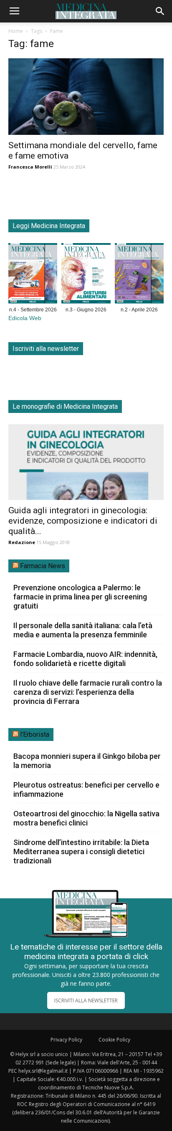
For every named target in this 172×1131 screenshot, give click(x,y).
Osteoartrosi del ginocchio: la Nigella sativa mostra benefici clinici (86, 818)
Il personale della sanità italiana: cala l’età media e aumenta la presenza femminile (82, 630)
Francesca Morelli (30, 167)
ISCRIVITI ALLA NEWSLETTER (86, 1000)
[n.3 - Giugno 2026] (85, 275)
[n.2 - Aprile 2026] (139, 275)
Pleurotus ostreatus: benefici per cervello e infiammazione (86, 789)
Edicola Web (24, 318)
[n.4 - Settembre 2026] (32, 275)
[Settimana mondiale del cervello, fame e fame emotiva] (86, 96)
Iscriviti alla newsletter (46, 349)
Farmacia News (42, 566)
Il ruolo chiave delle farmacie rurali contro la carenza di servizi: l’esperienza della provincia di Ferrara (87, 692)
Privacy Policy (66, 1039)
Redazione (21, 542)
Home (15, 31)
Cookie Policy (114, 1039)
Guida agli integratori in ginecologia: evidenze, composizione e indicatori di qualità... (82, 520)
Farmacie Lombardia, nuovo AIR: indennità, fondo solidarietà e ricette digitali (85, 659)
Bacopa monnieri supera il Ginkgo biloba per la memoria (87, 761)
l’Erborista (34, 734)
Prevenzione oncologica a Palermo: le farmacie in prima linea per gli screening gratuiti (80, 596)
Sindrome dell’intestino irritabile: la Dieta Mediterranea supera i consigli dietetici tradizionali (81, 851)
